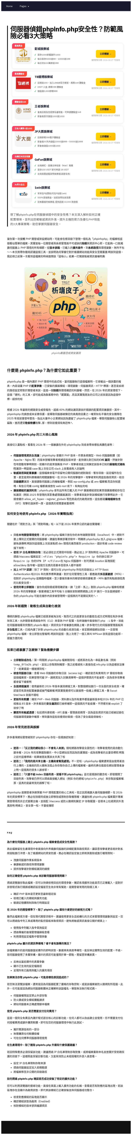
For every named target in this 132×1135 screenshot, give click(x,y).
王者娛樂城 (42, 106)
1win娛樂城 (42, 187)
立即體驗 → (106, 53)
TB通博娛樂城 (44, 77)
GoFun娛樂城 (43, 159)
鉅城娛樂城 (42, 49)
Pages (24, 6)
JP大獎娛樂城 (43, 131)
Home (9, 6)
